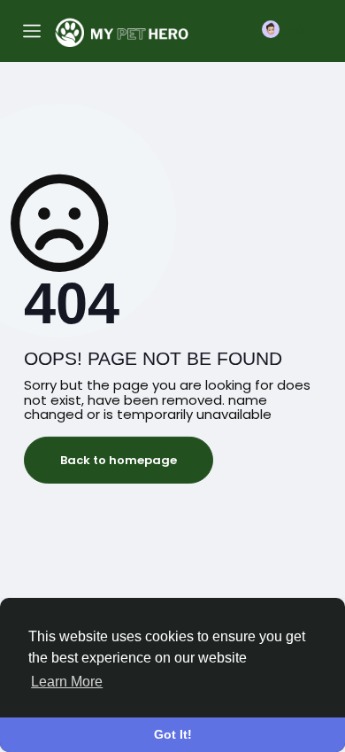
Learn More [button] (67, 681)
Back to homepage (118, 460)
